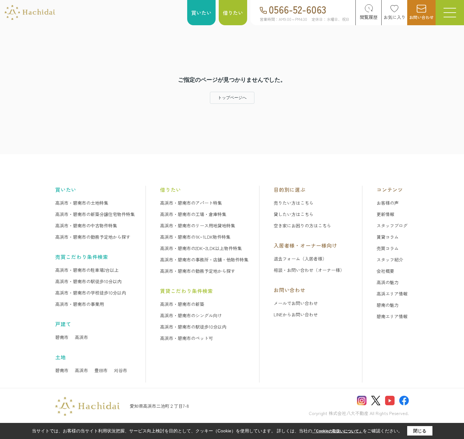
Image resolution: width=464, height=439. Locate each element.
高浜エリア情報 (392, 293)
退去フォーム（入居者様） (300, 258)
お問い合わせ (421, 17)
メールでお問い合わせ (296, 303)
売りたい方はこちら (293, 203)
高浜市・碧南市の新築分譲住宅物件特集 (95, 214)
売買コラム (388, 248)
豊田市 (101, 370)
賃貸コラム (388, 237)
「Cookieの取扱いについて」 (337, 431)
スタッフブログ (392, 225)
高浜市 (81, 337)
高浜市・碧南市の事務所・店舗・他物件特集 (204, 259)
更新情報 (385, 214)
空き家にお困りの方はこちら (302, 225)
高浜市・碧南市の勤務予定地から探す (92, 237)
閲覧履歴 (369, 17)
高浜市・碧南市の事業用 (79, 304)
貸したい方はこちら (293, 214)
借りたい (233, 12)
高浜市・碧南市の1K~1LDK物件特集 (195, 237)
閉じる (419, 430)
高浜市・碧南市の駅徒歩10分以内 (88, 281)
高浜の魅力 (388, 282)
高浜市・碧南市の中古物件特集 (86, 225)
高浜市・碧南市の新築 (182, 304)
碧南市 (61, 337)
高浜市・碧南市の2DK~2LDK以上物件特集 (201, 248)
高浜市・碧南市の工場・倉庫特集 (193, 214)
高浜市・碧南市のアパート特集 (191, 203)
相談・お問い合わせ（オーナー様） (309, 270)
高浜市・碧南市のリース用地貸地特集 (197, 225)
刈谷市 (120, 370)
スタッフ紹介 (390, 259)
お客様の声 (388, 203)
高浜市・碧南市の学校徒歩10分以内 (90, 293)
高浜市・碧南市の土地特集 (81, 203)
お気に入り (395, 17)
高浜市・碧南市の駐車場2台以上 (87, 270)
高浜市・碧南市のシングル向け (191, 315)
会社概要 (385, 271)
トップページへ (232, 97)
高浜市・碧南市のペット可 (186, 338)
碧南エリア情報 (392, 316)
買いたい (201, 12)
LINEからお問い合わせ (296, 314)
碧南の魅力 (388, 305)
